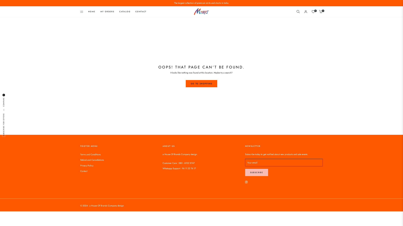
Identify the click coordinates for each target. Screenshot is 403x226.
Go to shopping (201, 83)
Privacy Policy (86, 165)
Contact (83, 171)
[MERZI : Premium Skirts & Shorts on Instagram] (246, 182)
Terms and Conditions (90, 154)
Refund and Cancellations (92, 159)
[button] (298, 11)
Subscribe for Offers (4, 124)
